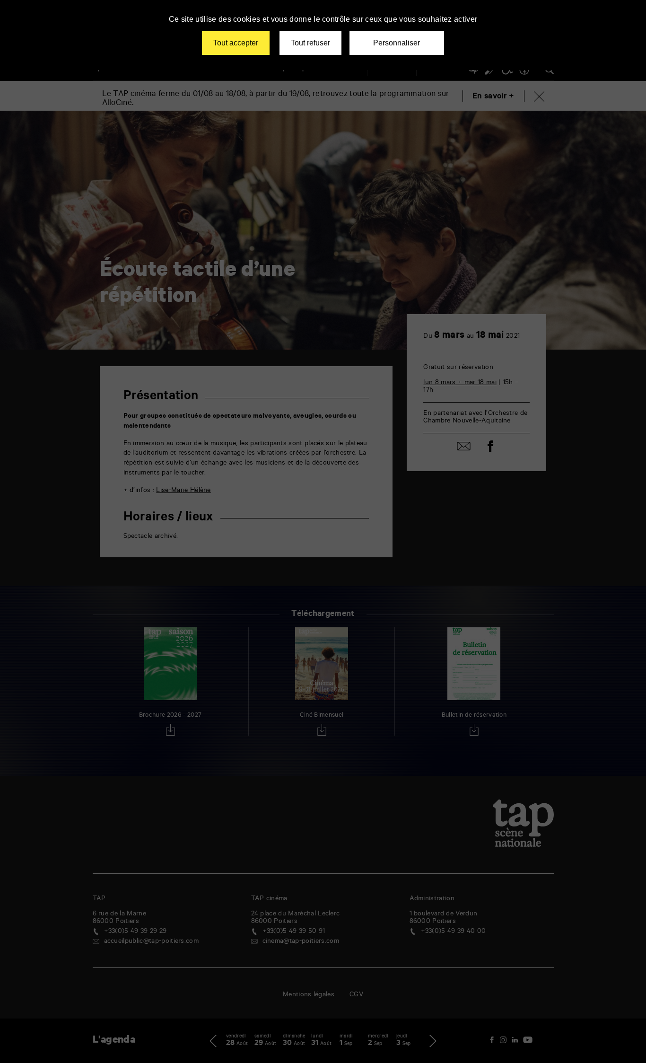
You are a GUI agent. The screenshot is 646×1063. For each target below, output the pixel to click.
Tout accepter (235, 43)
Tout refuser (310, 43)
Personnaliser (396, 43)
